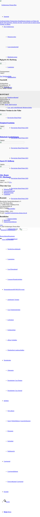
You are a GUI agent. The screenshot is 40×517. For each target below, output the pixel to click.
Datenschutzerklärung (10, 222)
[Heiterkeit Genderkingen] (2, 128)
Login (1, 225)
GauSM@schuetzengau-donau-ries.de (16, 213)
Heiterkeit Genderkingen (9, 137)
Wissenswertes (8, 189)
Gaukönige (7, 194)
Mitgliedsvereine (8, 192)
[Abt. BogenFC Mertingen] (4, 167)
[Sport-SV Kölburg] (12, 142)
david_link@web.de (11, 104)
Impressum (7, 220)
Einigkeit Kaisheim (7, 123)
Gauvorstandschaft (9, 191)
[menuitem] (22, 183)
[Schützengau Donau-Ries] (8, 5)
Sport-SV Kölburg (7, 161)
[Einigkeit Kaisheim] (3, 114)
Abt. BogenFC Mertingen (5, 176)
